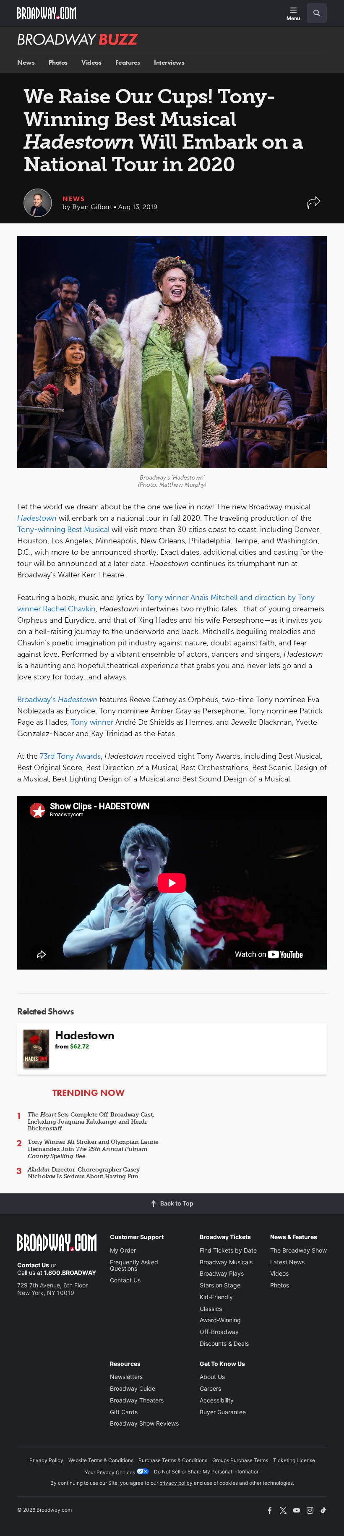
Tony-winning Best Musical (63, 529)
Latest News (287, 1262)
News (25, 62)
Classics (211, 1308)
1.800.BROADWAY (70, 1272)
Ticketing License (294, 1460)
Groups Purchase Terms (240, 1460)
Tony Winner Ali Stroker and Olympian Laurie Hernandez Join (93, 1149)
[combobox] (313, 13)
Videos (91, 62)
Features (127, 62)
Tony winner (92, 722)
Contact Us (33, 1265)
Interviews (169, 62)
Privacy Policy (46, 1460)
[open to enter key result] (317, 13)
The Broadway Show (298, 1250)
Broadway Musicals (226, 1262)
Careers (210, 1388)
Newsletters (126, 1376)
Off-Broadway (219, 1331)
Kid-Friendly (216, 1296)
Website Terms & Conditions (100, 1460)
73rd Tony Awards (70, 756)
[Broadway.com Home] (46, 13)
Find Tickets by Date (228, 1250)
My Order (123, 1250)
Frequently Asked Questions (134, 1265)
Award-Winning (220, 1320)
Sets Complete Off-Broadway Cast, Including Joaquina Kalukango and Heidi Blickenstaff (91, 1121)
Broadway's (57, 699)
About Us (212, 1376)
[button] (314, 207)
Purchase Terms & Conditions (172, 1460)
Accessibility (217, 1400)
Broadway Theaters (137, 1400)
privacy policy (176, 1483)
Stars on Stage (220, 1285)
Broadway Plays (222, 1273)
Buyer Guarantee (223, 1411)
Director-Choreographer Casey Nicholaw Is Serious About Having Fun (84, 1173)
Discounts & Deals (224, 1343)
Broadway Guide (132, 1388)
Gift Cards (124, 1411)
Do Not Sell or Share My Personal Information (207, 1471)
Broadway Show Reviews (144, 1423)
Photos (58, 62)
